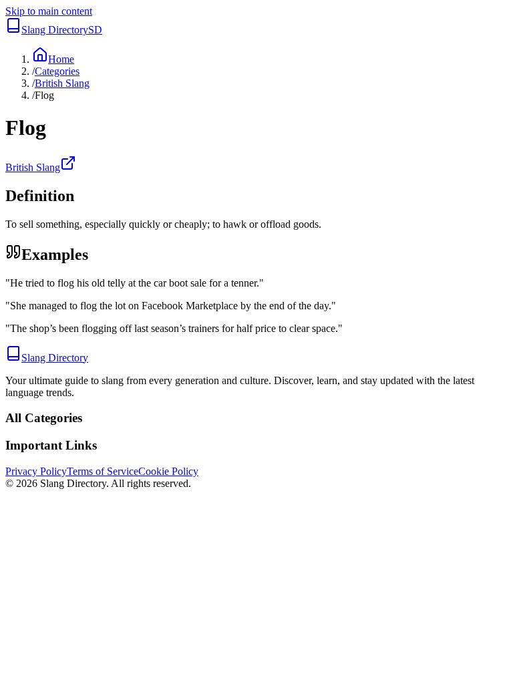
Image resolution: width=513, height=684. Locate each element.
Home (61, 59)
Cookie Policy (168, 471)
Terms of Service (102, 471)
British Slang (62, 83)
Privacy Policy (36, 471)
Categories (57, 71)
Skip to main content (48, 11)
